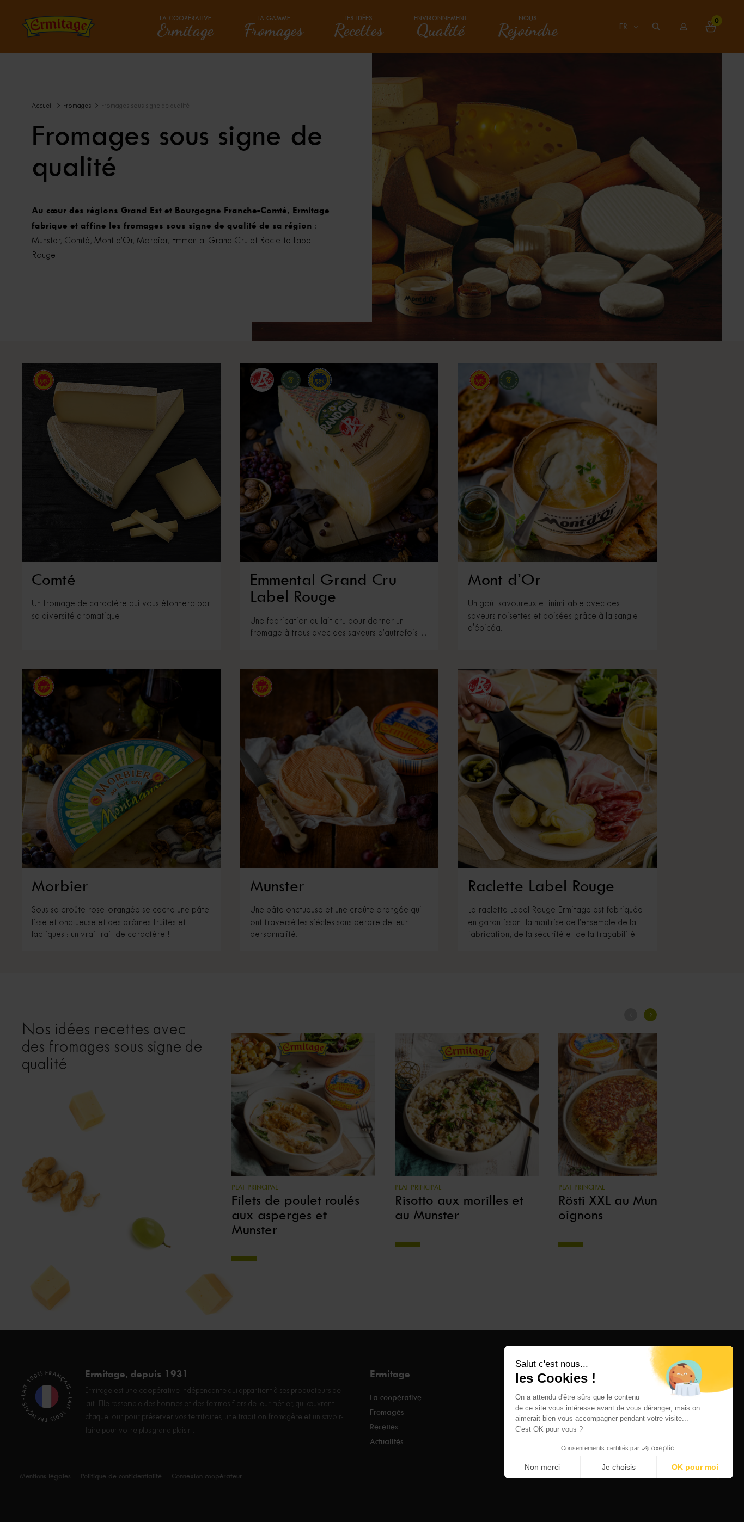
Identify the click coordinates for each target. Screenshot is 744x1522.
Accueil (42, 106)
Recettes (384, 1427)
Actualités (386, 1441)
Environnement (440, 27)
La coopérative (185, 27)
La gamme (273, 27)
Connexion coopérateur (207, 1476)
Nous (528, 27)
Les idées (358, 27)
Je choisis (619, 1467)
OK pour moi (695, 1467)
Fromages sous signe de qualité (145, 106)
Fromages (77, 106)
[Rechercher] (656, 26)
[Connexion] (683, 26)
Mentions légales (45, 1476)
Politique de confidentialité (121, 1476)
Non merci (542, 1467)
